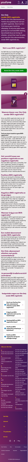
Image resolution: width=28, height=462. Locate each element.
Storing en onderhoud (20, 394)
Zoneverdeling (18, 408)
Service (5, 436)
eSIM (2, 380)
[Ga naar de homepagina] (6, 2)
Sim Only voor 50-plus (20, 373)
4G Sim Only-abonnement (7, 352)
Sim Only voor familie (20, 380)
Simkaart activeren (19, 393)
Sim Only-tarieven (19, 369)
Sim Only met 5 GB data (20, 349)
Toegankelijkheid (23, 450)
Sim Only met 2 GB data (6, 407)
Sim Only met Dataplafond (21, 353)
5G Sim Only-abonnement (7, 353)
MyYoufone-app (5, 386)
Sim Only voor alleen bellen (21, 378)
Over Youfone (4, 446)
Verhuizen (17, 399)
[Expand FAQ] (23, 305)
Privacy (25, 446)
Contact (2, 454)
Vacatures (15, 450)
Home (3, 7)
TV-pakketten (7, 431)
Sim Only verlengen (19, 371)
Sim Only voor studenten (21, 384)
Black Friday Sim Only (6, 367)
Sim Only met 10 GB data (7, 405)
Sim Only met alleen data (21, 351)
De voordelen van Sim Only (7, 375)
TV (4, 426)
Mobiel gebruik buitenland (7, 384)
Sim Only (10, 7)
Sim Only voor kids (19, 382)
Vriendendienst (18, 404)
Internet (5, 421)
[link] (22, 2)
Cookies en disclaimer (5, 450)
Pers (11, 446)
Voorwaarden (18, 446)
